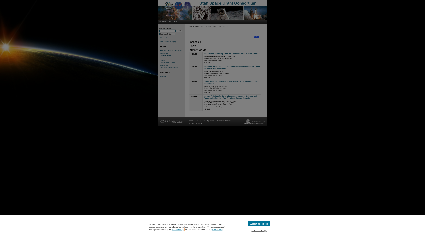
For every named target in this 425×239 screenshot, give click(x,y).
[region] (212, 227)
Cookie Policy (217, 229)
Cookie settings (178, 229)
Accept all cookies (259, 223)
